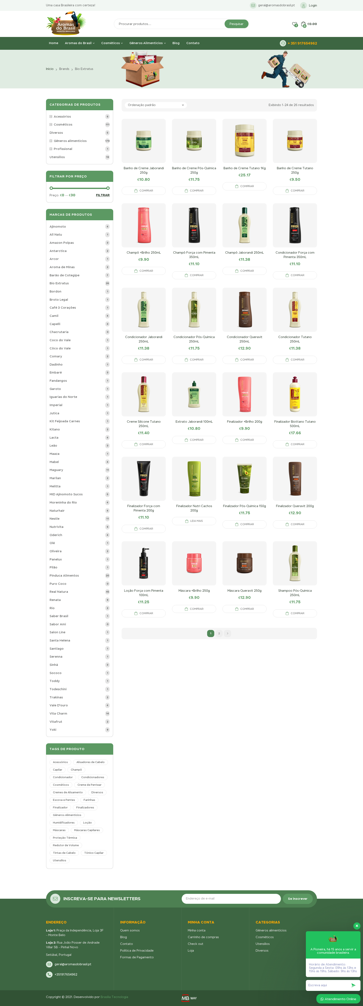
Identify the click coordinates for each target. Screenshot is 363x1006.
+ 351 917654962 (302, 43)
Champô (76, 769)
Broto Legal (59, 299)
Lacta (54, 437)
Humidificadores (64, 822)
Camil (54, 315)
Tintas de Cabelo (64, 852)
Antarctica (58, 251)
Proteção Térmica (65, 837)
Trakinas (56, 697)
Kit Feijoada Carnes (65, 421)
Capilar (57, 769)
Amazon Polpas (62, 242)
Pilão (53, 567)
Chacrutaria (59, 332)
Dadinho (56, 364)
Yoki (53, 729)
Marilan (55, 478)
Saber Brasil (59, 616)
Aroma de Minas (62, 267)
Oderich (56, 535)
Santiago (57, 648)
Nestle (54, 518)
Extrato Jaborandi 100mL (194, 421)
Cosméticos (61, 784)
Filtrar (103, 195)
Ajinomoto (58, 226)
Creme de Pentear (89, 784)
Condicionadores (92, 777)
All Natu (56, 234)
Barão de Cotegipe (64, 275)
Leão (53, 445)
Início (50, 69)
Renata (55, 600)
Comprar (146, 190)
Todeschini (58, 689)
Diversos (97, 792)
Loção (87, 822)
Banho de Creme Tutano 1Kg (245, 168)
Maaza (54, 453)
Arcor (54, 259)
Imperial (56, 405)
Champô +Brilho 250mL (144, 252)
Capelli (55, 324)
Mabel (54, 462)
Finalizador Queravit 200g (295, 506)
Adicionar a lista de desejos (154, 146)
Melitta (55, 486)
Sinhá (54, 664)
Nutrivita (56, 527)
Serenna (56, 656)
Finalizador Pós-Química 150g (244, 506)
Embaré (56, 372)
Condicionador (63, 777)
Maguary (56, 470)
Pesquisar (236, 24)
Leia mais (196, 520)
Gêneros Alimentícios (67, 815)
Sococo (56, 673)
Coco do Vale (60, 340)
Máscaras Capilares (87, 830)
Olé (52, 543)
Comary (56, 356)
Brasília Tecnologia (114, 997)
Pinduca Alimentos (64, 575)
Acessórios (60, 762)
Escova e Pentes (64, 800)
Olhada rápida (143, 146)
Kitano (55, 429)
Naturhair (57, 510)
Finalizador (60, 807)
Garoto (55, 389)
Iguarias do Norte (63, 397)
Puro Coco (58, 583)
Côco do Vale (60, 348)
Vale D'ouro (59, 705)
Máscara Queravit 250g (245, 590)
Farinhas (89, 800)
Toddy (55, 681)
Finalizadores (85, 807)
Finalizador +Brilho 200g (244, 421)
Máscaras (59, 830)
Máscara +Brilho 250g (194, 590)
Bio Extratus (59, 283)
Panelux (56, 559)
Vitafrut (56, 721)
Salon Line (57, 632)
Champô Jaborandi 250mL (244, 252)
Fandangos (58, 380)
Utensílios (59, 860)
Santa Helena (60, 640)
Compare (133, 146)
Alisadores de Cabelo (90, 762)
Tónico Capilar (94, 852)
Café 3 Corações (63, 307)
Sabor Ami (58, 624)
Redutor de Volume (66, 845)
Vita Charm (58, 713)
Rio (52, 608)
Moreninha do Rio (63, 502)
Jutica (54, 413)
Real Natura (59, 591)
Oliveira (56, 551)
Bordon (55, 291)
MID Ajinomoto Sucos (66, 494)
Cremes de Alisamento (68, 792)
